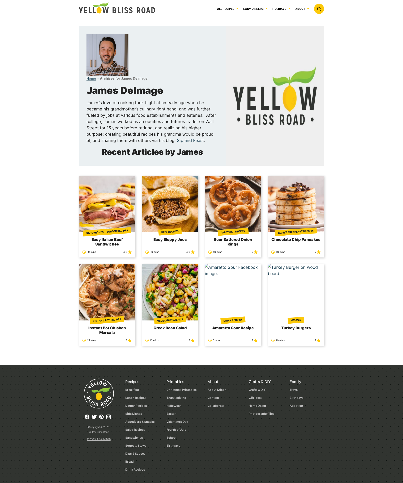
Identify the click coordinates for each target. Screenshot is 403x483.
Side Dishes (133, 413)
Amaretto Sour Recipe (233, 328)
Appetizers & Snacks (140, 421)
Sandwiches (134, 437)
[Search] (319, 9)
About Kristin (217, 389)
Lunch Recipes (135, 397)
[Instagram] (109, 418)
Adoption (296, 405)
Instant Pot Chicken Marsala (107, 330)
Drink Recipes (135, 469)
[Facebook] (88, 418)
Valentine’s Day (177, 421)
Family (295, 381)
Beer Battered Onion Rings (233, 241)
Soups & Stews (136, 445)
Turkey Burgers (296, 328)
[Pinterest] (102, 418)
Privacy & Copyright (99, 438)
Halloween (174, 405)
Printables (175, 381)
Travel (294, 389)
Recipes (132, 381)
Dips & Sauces (135, 453)
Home (91, 78)
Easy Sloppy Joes (170, 239)
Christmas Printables (181, 389)
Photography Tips (262, 413)
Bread (129, 461)
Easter (171, 413)
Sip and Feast (190, 140)
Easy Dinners (253, 9)
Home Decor (257, 405)
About (300, 9)
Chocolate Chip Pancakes (296, 239)
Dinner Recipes (136, 405)
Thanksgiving (176, 397)
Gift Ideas (255, 397)
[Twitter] (95, 418)
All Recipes (225, 9)
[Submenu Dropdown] (266, 8)
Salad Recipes (135, 429)
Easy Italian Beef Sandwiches (107, 241)
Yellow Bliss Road (117, 8)
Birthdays (173, 445)
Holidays (279, 9)
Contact (213, 397)
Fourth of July (176, 429)
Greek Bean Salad (170, 328)
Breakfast (132, 389)
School (171, 437)
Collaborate (216, 405)
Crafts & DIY (260, 381)
